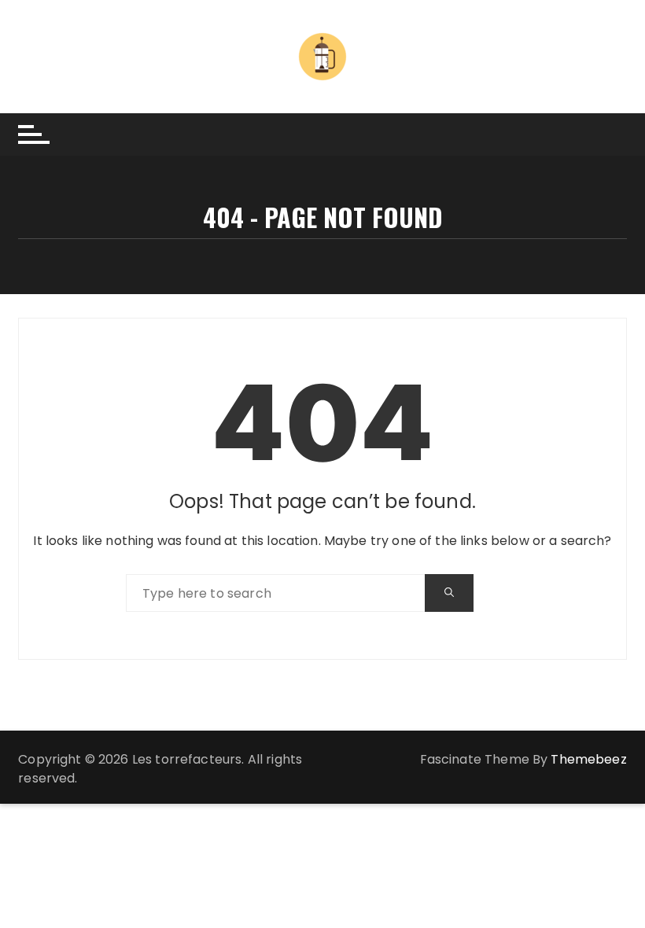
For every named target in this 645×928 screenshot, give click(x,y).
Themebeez (588, 759)
